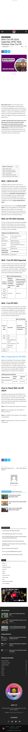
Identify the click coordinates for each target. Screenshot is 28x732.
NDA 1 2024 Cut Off (7, 168)
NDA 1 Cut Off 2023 (7, 173)
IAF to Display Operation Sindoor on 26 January (12, 533)
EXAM (3, 571)
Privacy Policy (5, 577)
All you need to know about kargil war (10, 548)
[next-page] (4, 515)
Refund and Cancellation (7, 581)
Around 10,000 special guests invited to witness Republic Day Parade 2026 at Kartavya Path (14, 537)
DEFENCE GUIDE (5, 46)
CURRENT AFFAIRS (6, 567)
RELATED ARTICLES (6, 491)
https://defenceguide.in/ (14, 485)
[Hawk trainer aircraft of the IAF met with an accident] (4, 652)
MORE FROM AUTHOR (17, 491)
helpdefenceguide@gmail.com (16, 712)
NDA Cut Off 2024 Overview (9, 170)
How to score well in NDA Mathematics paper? (12, 551)
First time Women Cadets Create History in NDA (12, 554)
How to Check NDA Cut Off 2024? (10, 176)
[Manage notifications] (3, 728)
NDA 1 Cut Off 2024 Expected (9, 171)
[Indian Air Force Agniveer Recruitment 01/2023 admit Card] (4, 639)
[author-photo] (14, 481)
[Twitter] (9, 51)
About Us (4, 563)
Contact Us (4, 565)
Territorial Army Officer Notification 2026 (10, 530)
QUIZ (3, 579)
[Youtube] (19, 721)
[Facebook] (2, 51)
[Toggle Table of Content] (16, 167)
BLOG (6, 35)
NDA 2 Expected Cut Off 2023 (9, 174)
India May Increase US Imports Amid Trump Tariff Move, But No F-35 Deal (14, 544)
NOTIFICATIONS (7, 37)
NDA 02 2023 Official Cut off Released (7, 469)
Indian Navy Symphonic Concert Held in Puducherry (13, 541)
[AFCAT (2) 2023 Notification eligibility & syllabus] (4, 645)
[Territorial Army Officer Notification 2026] (4, 496)
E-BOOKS (4, 569)
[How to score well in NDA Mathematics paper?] (4, 509)
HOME (3, 573)
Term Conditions (6, 583)
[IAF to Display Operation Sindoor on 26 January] (4, 621)
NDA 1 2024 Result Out (22, 468)
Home (2, 35)
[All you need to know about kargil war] (4, 503)
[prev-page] (2, 515)
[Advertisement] (14, 15)
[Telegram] (5, 51)
